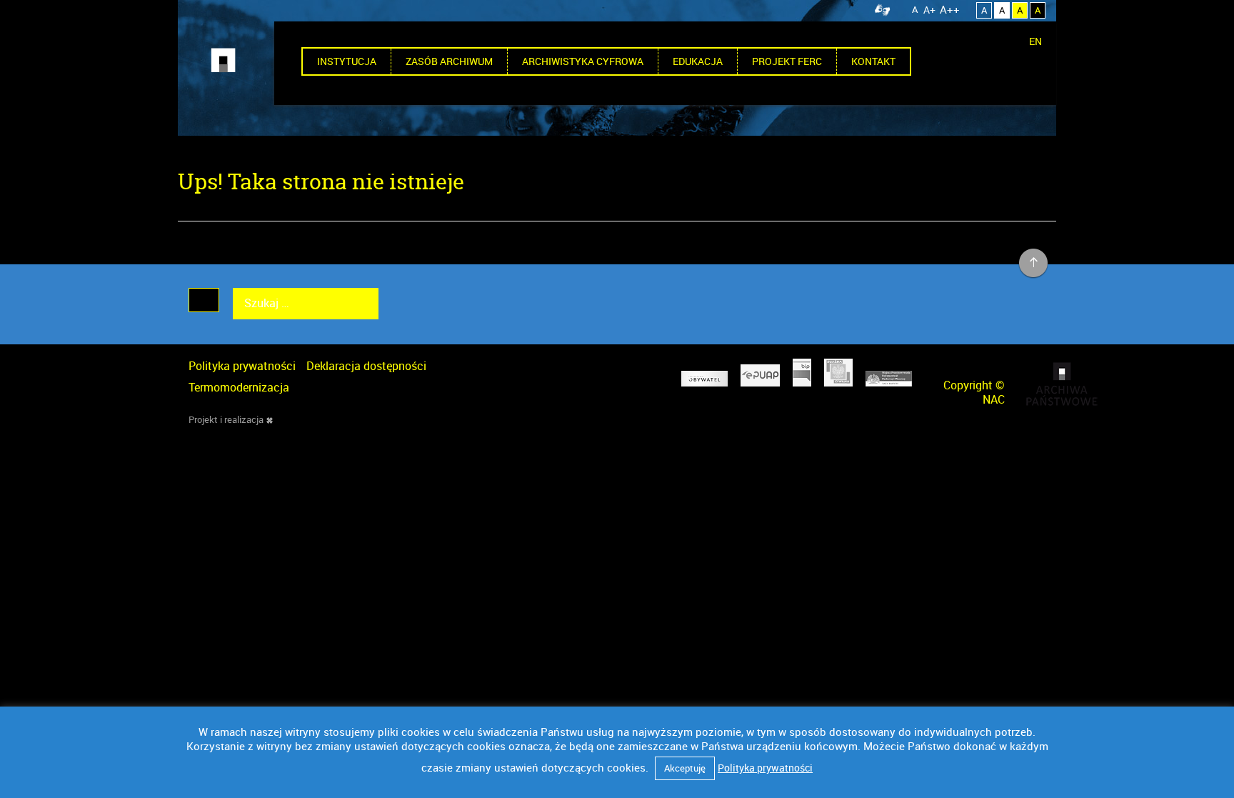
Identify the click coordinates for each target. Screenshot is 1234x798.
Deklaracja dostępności (366, 366)
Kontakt (873, 61)
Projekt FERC (787, 61)
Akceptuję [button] (685, 768)
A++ (950, 9)
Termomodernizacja (239, 387)
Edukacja (698, 61)
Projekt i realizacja (226, 419)
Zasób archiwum (449, 61)
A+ (929, 9)
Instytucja (346, 61)
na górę (1033, 264)
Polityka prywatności (242, 366)
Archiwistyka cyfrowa (582, 61)
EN (1035, 41)
